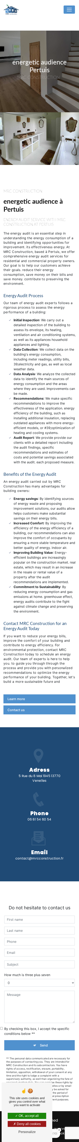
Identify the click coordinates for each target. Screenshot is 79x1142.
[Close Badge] (59, 1130)
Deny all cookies (28, 1124)
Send (44, 1045)
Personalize (27, 1132)
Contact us (16, 710)
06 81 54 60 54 (39, 819)
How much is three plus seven (27, 975)
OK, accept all (28, 1116)
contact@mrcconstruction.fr (39, 858)
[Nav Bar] (69, 10)
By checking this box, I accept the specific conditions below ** (36, 1031)
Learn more (16, 699)
